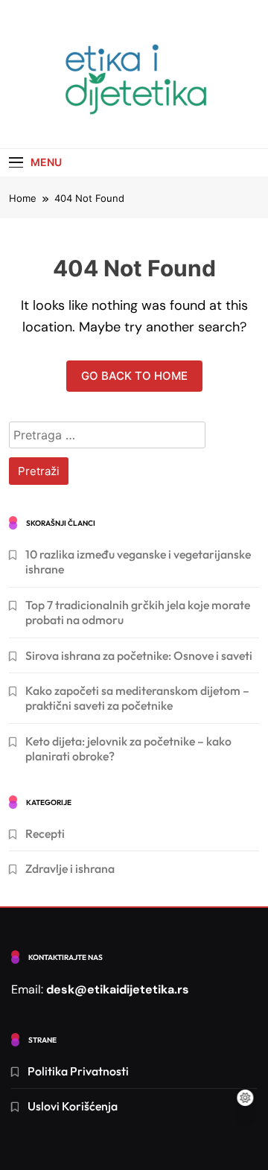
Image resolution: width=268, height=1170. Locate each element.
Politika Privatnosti (78, 1071)
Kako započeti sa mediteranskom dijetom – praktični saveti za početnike (137, 698)
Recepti (45, 833)
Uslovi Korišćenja (73, 1106)
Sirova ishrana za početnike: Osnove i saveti (138, 655)
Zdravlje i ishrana (70, 868)
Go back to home (134, 376)
